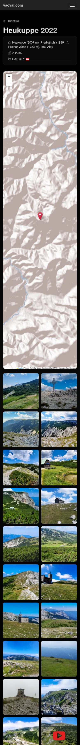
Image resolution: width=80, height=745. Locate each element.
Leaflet (20, 368)
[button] (40, 216)
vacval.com (13, 5)
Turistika (13, 20)
